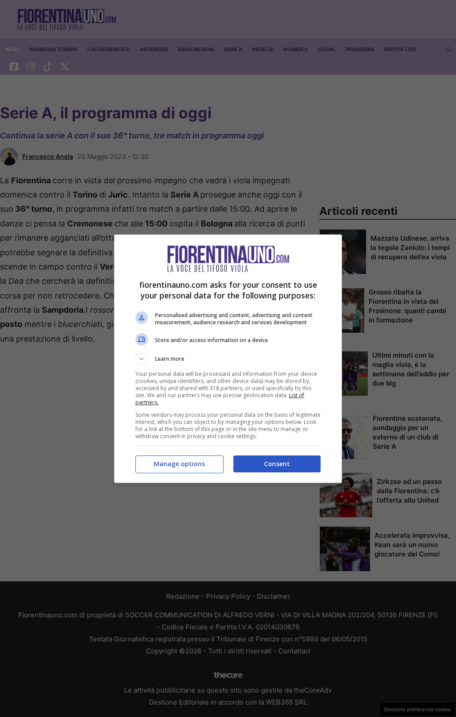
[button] (228, 359)
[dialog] (228, 358)
